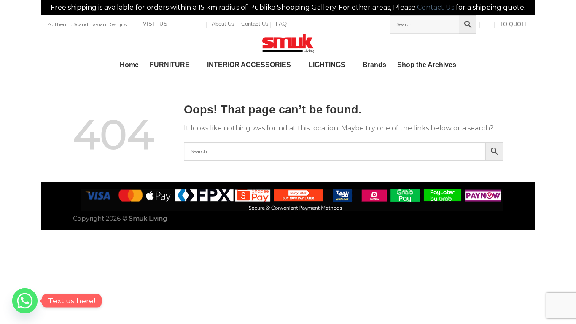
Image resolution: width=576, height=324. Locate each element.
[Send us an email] (192, 24)
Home (129, 64)
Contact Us (435, 7)
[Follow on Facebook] (176, 24)
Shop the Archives (426, 64)
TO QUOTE (514, 24)
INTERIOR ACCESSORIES (249, 64)
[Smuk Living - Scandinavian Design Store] (288, 44)
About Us (223, 24)
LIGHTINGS (327, 64)
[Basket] (487, 24)
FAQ (281, 24)
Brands (374, 64)
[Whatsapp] (25, 300)
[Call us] (200, 24)
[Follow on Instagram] (184, 24)
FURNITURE (170, 64)
